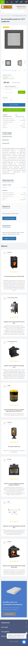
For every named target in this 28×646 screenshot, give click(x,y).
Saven (9, 75)
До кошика (14, 105)
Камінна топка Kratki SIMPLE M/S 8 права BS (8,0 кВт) (14, 566)
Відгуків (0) (5, 140)
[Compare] (24, 70)
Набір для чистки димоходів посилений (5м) (14, 526)
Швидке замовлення (14, 110)
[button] (11, 2)
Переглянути (9, 614)
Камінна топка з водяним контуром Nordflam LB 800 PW (14, 484)
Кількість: (5, 98)
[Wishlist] (19, 70)
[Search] (25, 11)
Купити (21, 92)
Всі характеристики (19, 115)
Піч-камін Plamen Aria (14, 446)
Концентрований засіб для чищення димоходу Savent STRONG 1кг (14, 410)
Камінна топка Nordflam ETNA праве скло (14, 366)
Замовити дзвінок (21, 7)
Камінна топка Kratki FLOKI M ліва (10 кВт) (14, 322)
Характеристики (7, 136)
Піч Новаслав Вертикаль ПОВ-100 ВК (14, 276)
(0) (15, 70)
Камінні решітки (7, 15)
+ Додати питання (9, 238)
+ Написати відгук (9, 218)
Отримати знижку (16, 82)
